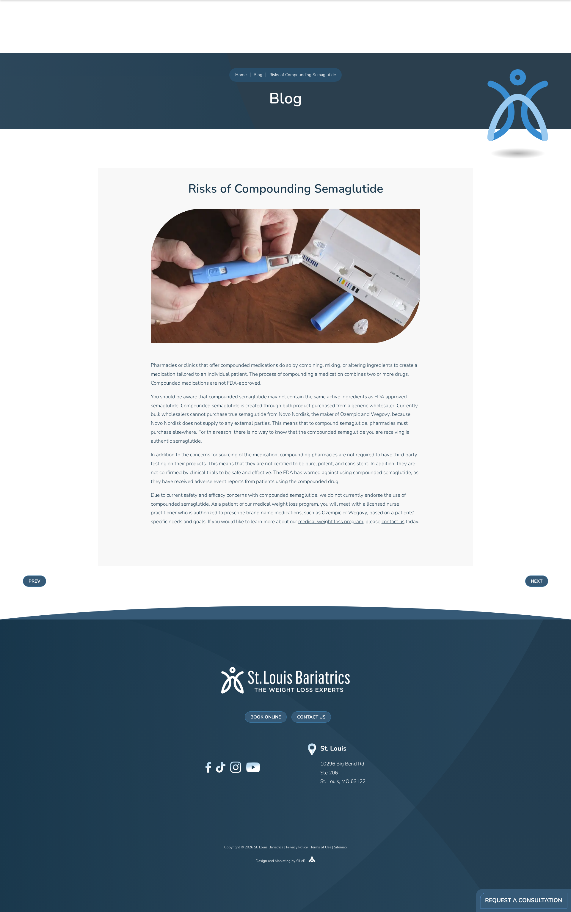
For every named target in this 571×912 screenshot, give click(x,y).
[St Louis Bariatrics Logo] (285, 680)
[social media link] (208, 767)
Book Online (265, 717)
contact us (393, 521)
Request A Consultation (523, 901)
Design (261, 861)
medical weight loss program (330, 521)
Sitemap (340, 847)
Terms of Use (320, 847)
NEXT (536, 581)
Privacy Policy (297, 847)
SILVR (301, 861)
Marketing (283, 861)
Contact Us (311, 717)
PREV (34, 581)
